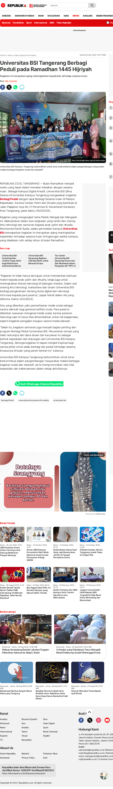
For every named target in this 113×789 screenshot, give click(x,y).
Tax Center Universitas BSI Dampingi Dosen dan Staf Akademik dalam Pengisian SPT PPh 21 (65, 260)
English (46, 735)
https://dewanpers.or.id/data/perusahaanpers (23, 773)
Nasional (6, 22)
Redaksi (25, 753)
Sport (29, 22)
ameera (6, 15)
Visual (24, 735)
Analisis (25, 727)
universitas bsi (59, 400)
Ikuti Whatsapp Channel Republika (41, 384)
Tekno (24, 731)
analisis (87, 15)
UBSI (52, 22)
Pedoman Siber (50, 753)
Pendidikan (18, 22)
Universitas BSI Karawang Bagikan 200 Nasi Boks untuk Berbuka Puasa (38, 259)
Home (2, 55)
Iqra (23, 723)
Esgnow (4, 735)
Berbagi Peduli (9, 199)
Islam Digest (49, 723)
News (10, 55)
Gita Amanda (11, 81)
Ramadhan (27, 740)
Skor (45, 719)
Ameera (3, 719)
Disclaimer (5, 757)
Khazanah (4, 723)
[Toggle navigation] (3, 5)
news (76, 15)
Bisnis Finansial (50, 731)
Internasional (40, 22)
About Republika (8, 753)
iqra (66, 15)
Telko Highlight (63, 22)
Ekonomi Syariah (24, 15)
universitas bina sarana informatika (33, 400)
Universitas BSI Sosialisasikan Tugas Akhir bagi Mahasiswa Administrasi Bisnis (11, 260)
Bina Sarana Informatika (25, 55)
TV (1, 740)
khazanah (54, 15)
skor (41, 15)
